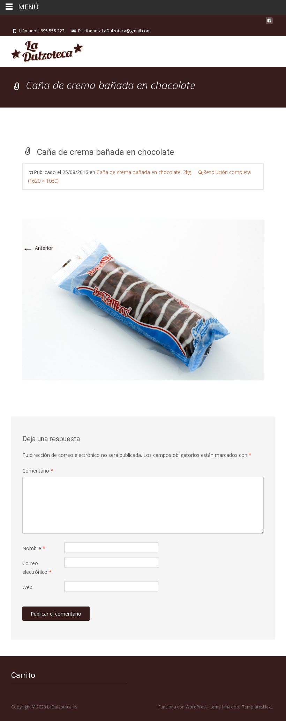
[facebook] (269, 23)
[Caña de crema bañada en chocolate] (143, 299)
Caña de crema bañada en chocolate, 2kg (144, 172)
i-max (228, 707)
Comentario (37, 470)
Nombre (33, 548)
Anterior (37, 248)
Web (27, 587)
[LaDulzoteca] (41, 50)
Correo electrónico (37, 567)
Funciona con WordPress (183, 707)
